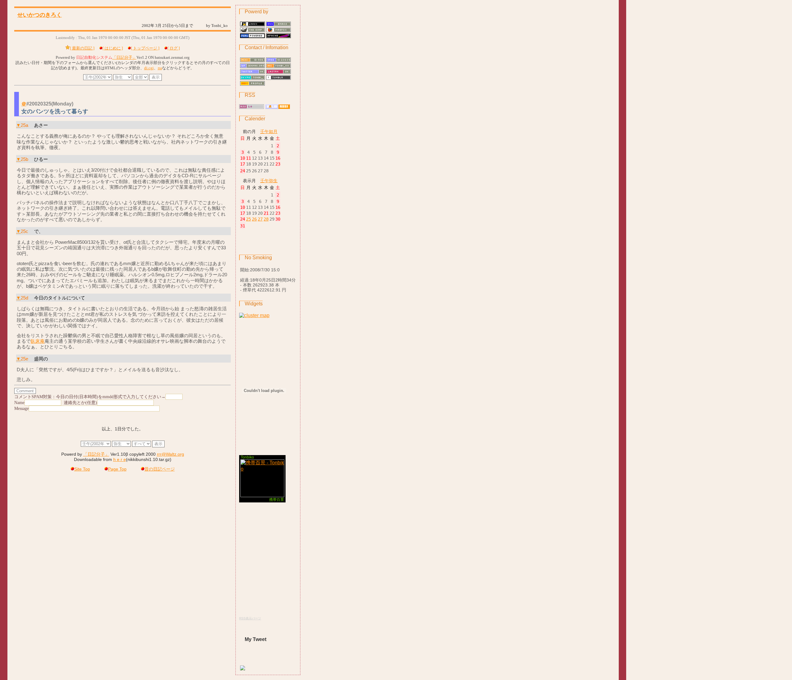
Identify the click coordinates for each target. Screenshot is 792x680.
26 (254, 219)
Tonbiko (247, 457)
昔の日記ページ (159, 469)
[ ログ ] (173, 48)
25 (248, 219)
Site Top (82, 469)
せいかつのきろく (39, 15)
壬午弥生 (269, 180)
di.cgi (149, 68)
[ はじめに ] (112, 48)
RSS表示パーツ (250, 618)
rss (160, 68)
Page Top (117, 469)
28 (266, 219)
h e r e (119, 459)
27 (260, 219)
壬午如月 (269, 131)
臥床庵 (38, 341)
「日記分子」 (124, 57)
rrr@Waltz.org (170, 454)
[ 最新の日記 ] (82, 48)
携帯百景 (276, 499)
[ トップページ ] (145, 48)
